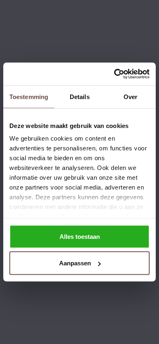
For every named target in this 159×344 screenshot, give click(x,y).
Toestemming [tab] (28, 96)
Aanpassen (75, 263)
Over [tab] (130, 96)
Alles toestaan (80, 236)
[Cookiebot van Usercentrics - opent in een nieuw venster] (114, 74)
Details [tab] (80, 96)
